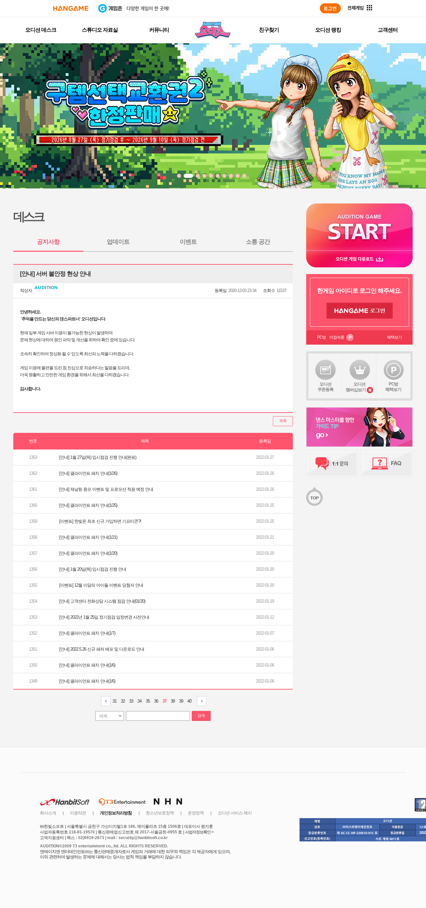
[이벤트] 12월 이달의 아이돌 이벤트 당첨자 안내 (101, 585)
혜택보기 (394, 337)
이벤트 (188, 241)
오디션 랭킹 (328, 30)
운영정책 (196, 812)
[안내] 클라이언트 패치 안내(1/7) (87, 633)
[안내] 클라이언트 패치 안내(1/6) (87, 665)
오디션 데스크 (40, 30)
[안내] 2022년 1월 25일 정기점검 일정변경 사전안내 (104, 617)
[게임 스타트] (359, 226)
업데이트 (118, 241)
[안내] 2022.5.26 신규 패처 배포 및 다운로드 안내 (101, 649)
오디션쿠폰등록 (325, 387)
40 (189, 701)
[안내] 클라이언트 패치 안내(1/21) (88, 537)
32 (123, 701)
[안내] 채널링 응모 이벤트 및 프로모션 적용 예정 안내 (106, 489)
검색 (201, 715)
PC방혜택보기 (393, 387)
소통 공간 (258, 241)
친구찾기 (269, 30)
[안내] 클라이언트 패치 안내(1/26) (88, 473)
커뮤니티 (159, 30)
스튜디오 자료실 (100, 30)
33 (131, 701)
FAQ (387, 463)
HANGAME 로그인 (359, 311)
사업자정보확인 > (199, 832)
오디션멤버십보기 (356, 387)
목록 (283, 421)
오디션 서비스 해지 (235, 812)
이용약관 (78, 812)
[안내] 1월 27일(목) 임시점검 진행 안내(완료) (97, 457)
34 (139, 701)
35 (148, 701)
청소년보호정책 (160, 812)
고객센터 (388, 30)
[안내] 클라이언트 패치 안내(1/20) (88, 553)
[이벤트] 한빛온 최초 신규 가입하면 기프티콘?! (100, 521)
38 (173, 701)
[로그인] (330, 8)
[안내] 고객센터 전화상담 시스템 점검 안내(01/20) (102, 601)
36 (156, 701)
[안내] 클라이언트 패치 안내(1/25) (88, 505)
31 (114, 701)
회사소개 (48, 812)
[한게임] (70, 8)
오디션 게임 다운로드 (359, 258)
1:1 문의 (332, 463)
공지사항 (48, 241)
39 (181, 701)
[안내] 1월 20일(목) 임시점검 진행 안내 (92, 569)
